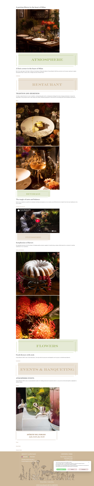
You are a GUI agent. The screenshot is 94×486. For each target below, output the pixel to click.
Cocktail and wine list (20, 206)
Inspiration (18, 360)
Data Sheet (18, 446)
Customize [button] (83, 469)
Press (17, 442)
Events (17, 385)
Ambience (18, 75)
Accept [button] (61, 469)
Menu (17, 100)
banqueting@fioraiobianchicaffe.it (29, 461)
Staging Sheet (19, 450)
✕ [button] (88, 462)
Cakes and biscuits (20, 250)
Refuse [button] (72, 469)
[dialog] (72, 466)
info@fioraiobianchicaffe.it (27, 459)
